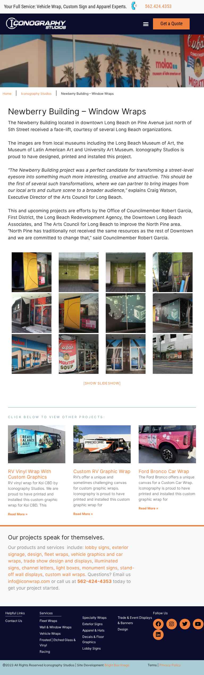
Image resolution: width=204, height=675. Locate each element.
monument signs (99, 567)
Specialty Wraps (94, 618)
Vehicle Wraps (50, 633)
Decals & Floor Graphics (93, 639)
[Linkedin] (158, 634)
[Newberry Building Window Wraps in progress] (173, 272)
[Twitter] (185, 624)
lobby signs (97, 547)
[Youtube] (198, 624)
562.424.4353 (158, 6)
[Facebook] (158, 624)
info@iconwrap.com (29, 581)
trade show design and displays (58, 561)
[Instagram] (171, 624)
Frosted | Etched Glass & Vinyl (58, 642)
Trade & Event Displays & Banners (135, 620)
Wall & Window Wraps (55, 627)
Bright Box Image (116, 665)
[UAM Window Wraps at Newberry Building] (78, 313)
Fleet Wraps (48, 621)
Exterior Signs (92, 624)
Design (123, 629)
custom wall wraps (65, 574)
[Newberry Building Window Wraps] (31, 272)
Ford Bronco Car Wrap (164, 471)
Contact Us (13, 621)
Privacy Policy (170, 665)
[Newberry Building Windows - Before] (78, 272)
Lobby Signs (91, 648)
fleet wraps (56, 554)
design (34, 554)
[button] (146, 24)
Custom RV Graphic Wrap (101, 471)
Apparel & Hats (93, 630)
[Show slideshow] (102, 383)
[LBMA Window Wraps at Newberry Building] (31, 313)
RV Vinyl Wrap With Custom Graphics (29, 474)
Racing (45, 652)
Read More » (18, 514)
